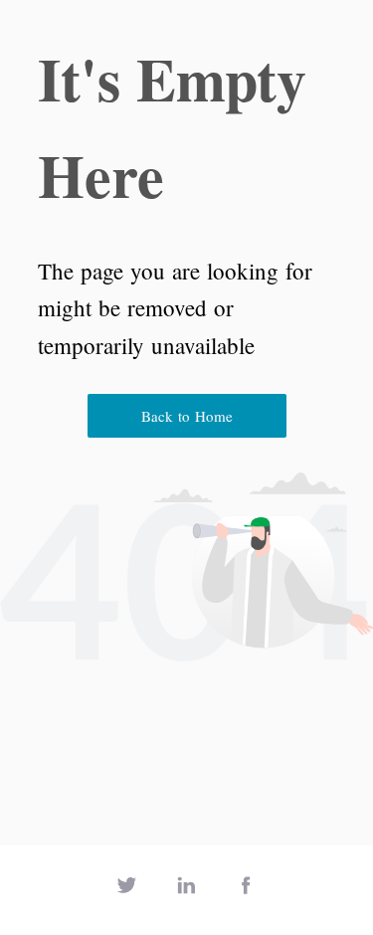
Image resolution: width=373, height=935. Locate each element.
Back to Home (187, 416)
